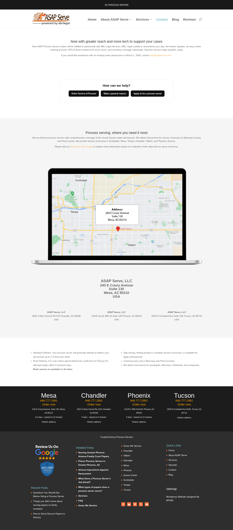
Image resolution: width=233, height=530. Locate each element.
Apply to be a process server (148, 93)
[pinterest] (135, 504)
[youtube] (147, 504)
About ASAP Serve (115, 19)
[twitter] (141, 504)
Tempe (126, 485)
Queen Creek (130, 475)
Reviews (189, 19)
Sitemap (171, 489)
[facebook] (123, 504)
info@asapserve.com (160, 55)
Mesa (126, 465)
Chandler (128, 451)
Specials (172, 465)
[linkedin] (129, 504)
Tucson (127, 489)
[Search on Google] (47, 452)
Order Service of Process (83, 93)
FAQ (80, 500)
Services (142, 19)
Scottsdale (128, 480)
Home (92, 19)
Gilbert (126, 455)
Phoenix (127, 470)
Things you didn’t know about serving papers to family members (47, 505)
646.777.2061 (49, 400)
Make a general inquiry (115, 93)
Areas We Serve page (81, 146)
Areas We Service (87, 505)
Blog (175, 19)
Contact (162, 19)
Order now (48, 404)
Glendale (128, 460)
